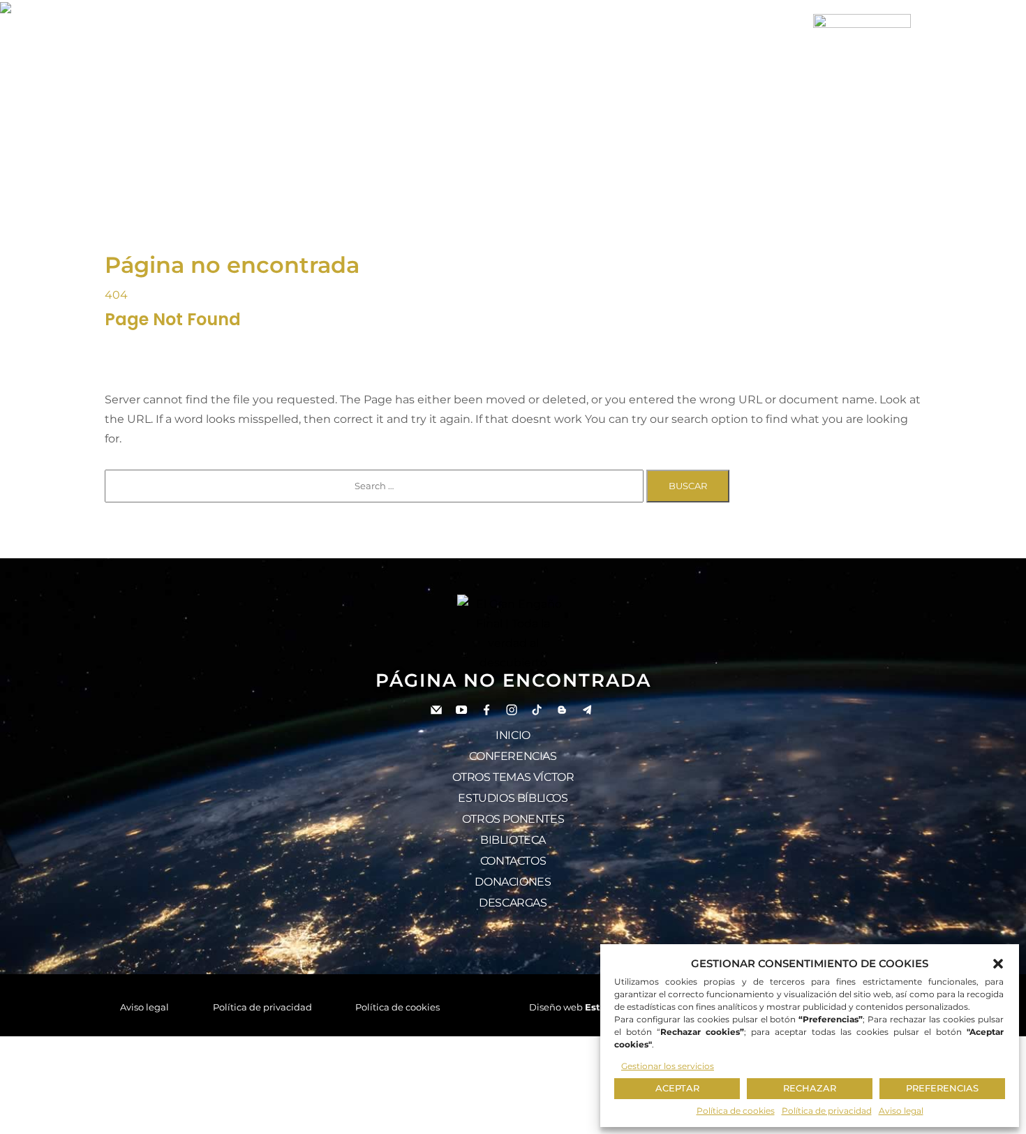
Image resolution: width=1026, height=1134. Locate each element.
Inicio (513, 735)
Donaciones (513, 881)
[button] (998, 964)
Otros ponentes (513, 819)
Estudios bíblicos (512, 798)
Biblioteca (513, 839)
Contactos (513, 860)
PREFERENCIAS (942, 1088)
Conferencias (512, 756)
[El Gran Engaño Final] (862, 61)
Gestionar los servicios (667, 1066)
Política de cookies (736, 1110)
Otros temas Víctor (513, 777)
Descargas (513, 902)
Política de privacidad (827, 1110)
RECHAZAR (809, 1088)
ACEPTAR (677, 1088)
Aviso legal (901, 1110)
